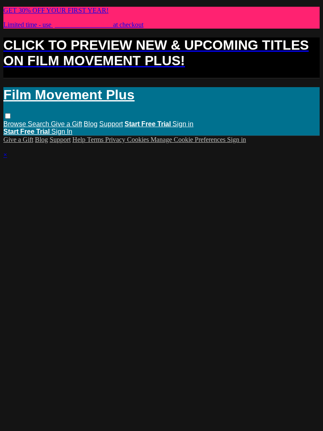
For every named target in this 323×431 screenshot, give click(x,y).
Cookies (139, 139)
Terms (96, 139)
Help (79, 139)
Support (111, 124)
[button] (8, 116)
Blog (91, 124)
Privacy (116, 139)
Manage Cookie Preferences (189, 139)
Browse (15, 124)
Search (39, 124)
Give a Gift (66, 124)
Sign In (61, 131)
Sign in (182, 124)
